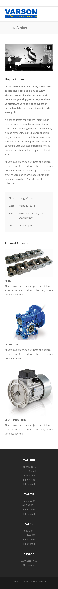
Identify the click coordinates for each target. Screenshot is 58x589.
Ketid (8, 280)
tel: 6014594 (29, 475)
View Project (25, 225)
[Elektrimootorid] (29, 391)
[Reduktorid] (29, 321)
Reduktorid (12, 344)
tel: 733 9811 (29, 505)
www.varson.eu (29, 560)
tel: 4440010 (29, 535)
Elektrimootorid (16, 419)
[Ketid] (29, 263)
